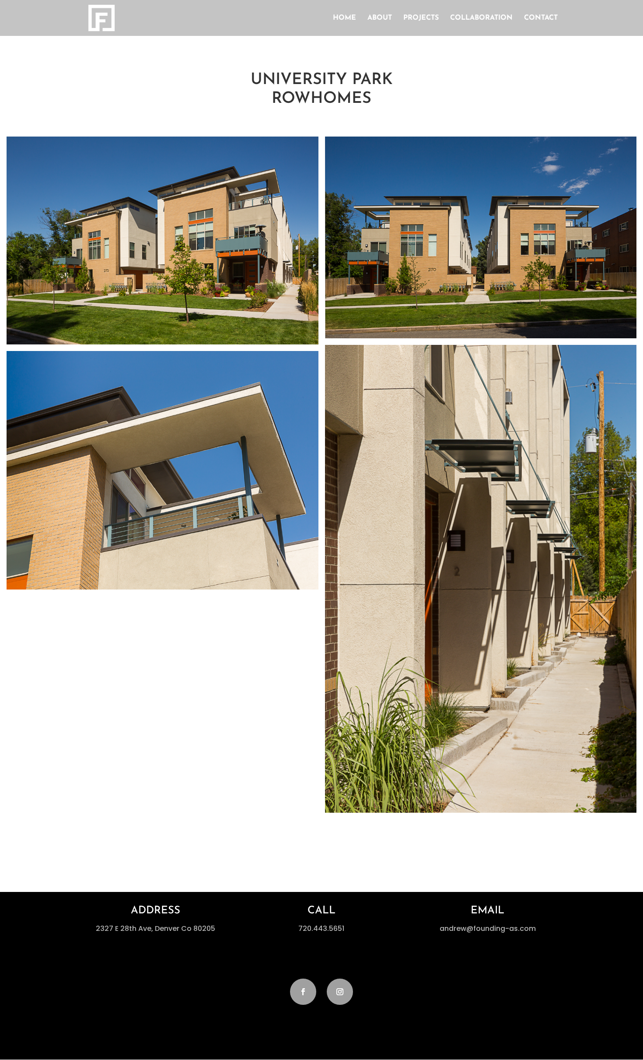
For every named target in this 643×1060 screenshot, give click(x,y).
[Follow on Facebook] (303, 992)
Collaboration (481, 18)
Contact (541, 18)
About (379, 18)
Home (344, 18)
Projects (421, 18)
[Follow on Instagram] (340, 992)
